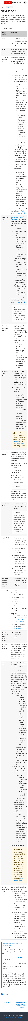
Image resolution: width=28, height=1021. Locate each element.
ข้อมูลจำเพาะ (21, 443)
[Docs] (8, 2)
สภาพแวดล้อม (17, 441)
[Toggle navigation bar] (2, 2)
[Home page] (2, 7)
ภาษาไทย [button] (18, 2)
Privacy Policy (10, 1017)
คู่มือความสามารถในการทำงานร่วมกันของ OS (20, 620)
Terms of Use (18, 1017)
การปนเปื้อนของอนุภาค (8, 972)
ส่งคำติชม (6, 994)
